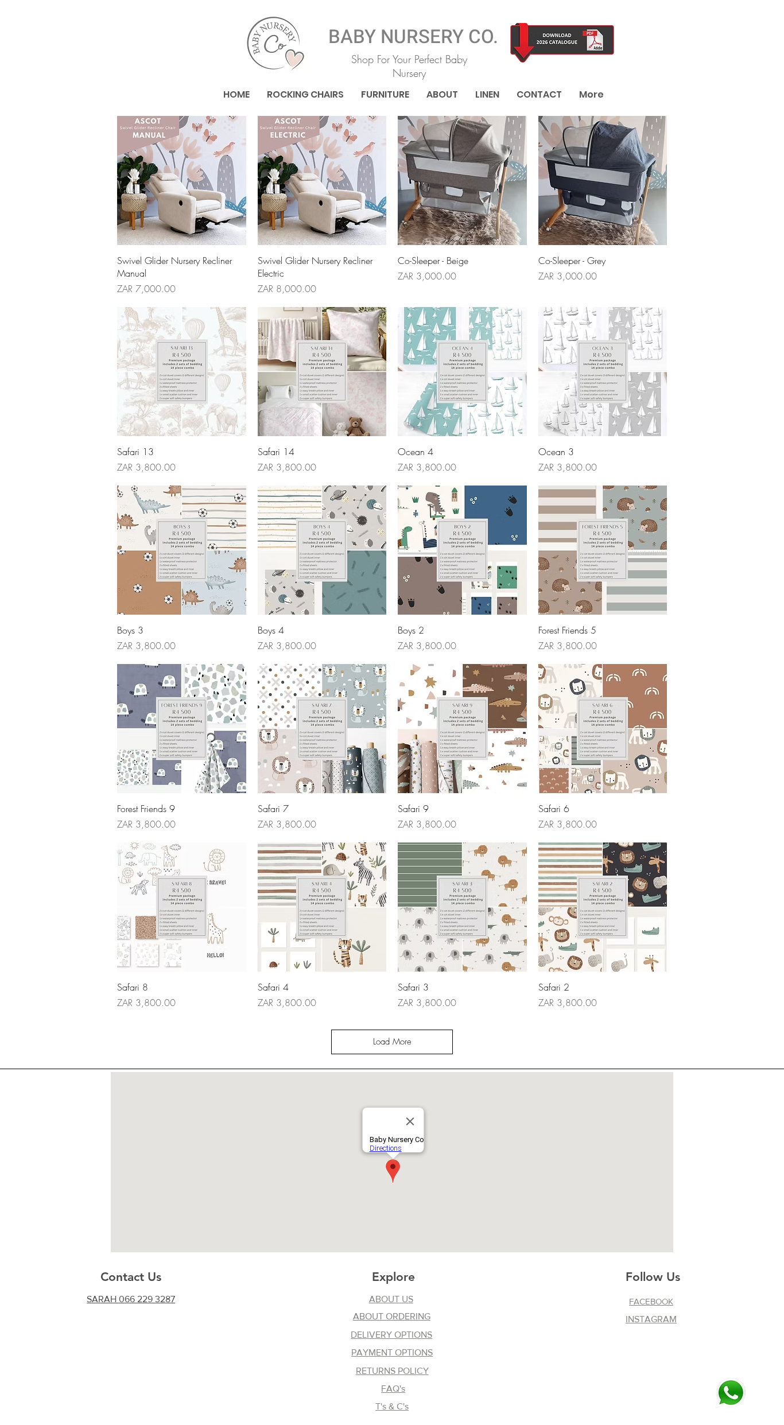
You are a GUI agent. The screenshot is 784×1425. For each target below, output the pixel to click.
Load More (392, 1041)
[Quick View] (181, 180)
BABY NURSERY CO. (413, 37)
